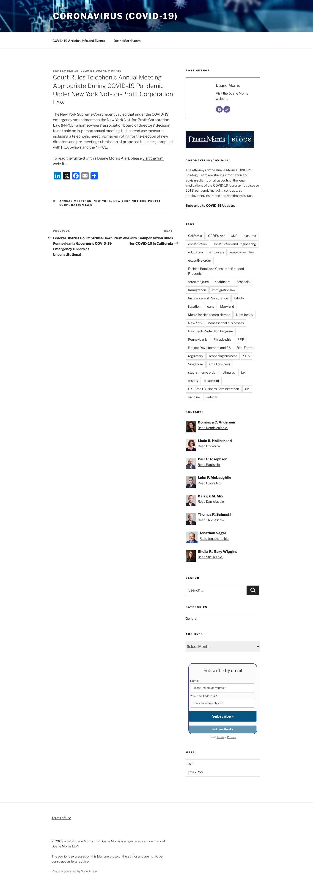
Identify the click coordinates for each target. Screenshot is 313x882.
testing (193, 381)
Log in (190, 763)
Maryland (227, 306)
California (195, 236)
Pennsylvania (198, 339)
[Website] (226, 109)
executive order (199, 260)
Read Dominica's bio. (213, 428)
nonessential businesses (226, 323)
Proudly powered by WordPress (75, 871)
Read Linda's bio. (210, 446)
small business (219, 364)
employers (216, 252)
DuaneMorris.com (127, 41)
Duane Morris (109, 70)
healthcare (223, 282)
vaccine (194, 397)
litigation (194, 306)
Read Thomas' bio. (211, 520)
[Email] (219, 109)
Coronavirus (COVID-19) (115, 16)
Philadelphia (222, 339)
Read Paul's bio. (209, 465)
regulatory (195, 356)
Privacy (231, 737)
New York (102, 201)
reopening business (223, 356)
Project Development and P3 (209, 348)
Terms (220, 737)
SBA (246, 356)
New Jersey (244, 315)
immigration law (223, 290)
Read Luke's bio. (209, 483)
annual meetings (75, 201)
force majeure (198, 282)
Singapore (195, 364)
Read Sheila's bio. (210, 557)
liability (239, 298)
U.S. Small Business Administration (213, 389)
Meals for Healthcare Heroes (209, 315)
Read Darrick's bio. (211, 501)
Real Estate (245, 348)
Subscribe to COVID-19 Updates (210, 205)
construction (197, 244)
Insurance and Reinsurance (208, 298)
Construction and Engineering (234, 244)
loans (210, 306)
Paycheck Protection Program (210, 331)
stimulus (228, 372)
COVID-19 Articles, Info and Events (78, 41)
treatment (211, 381)
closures (250, 236)
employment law (242, 252)
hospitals (243, 282)
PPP (240, 339)
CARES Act (216, 236)
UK (247, 389)
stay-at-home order (202, 372)
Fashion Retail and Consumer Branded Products (216, 271)
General (191, 618)
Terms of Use (61, 818)
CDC (234, 236)
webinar (211, 397)
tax (243, 372)
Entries (194, 772)
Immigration (197, 290)
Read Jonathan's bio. (214, 538)
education (195, 252)
